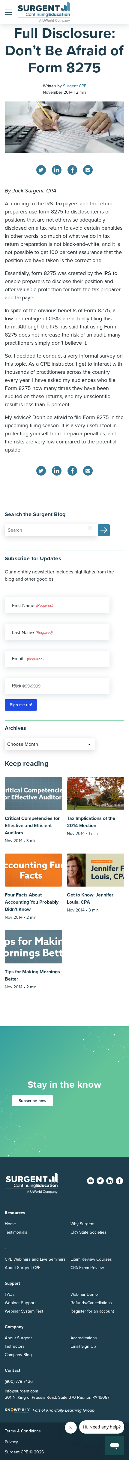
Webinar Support (20, 1302)
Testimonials (16, 1232)
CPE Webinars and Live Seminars (35, 1259)
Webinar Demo (84, 1294)
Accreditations (83, 1338)
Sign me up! (21, 704)
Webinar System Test (24, 1311)
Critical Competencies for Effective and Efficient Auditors (32, 825)
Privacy (11, 1441)
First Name (23, 606)
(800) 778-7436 (19, 1381)
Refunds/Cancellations (91, 1302)
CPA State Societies (88, 1232)
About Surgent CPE (22, 1267)
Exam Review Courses (91, 1259)
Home (10, 1223)
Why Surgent (82, 1223)
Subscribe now (32, 1100)
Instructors (15, 1346)
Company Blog (18, 1354)
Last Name (23, 633)
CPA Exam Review (87, 1267)
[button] (8, 12)
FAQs (10, 1294)
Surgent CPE (74, 86)
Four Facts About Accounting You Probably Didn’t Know (31, 902)
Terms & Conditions (23, 1431)
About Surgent (18, 1338)
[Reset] (90, 528)
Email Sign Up (83, 1346)
